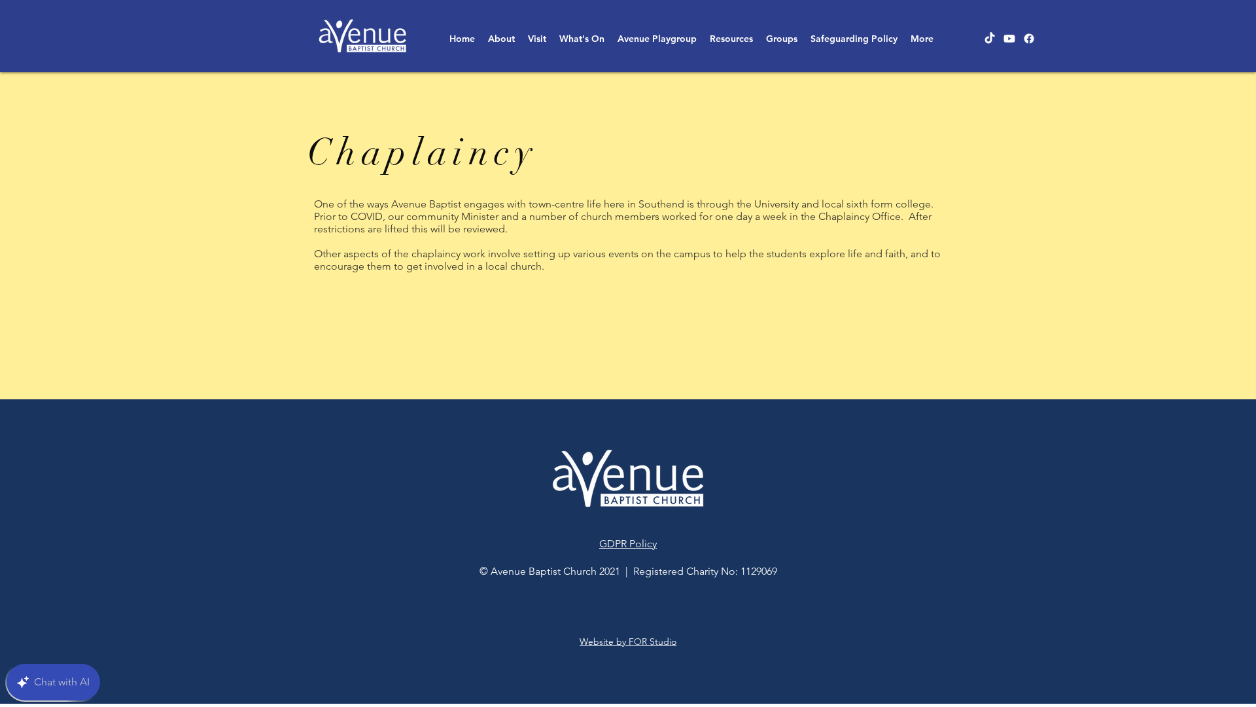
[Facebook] (1029, 38)
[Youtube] (1009, 38)
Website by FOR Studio (628, 641)
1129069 (759, 571)
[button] (501, 38)
